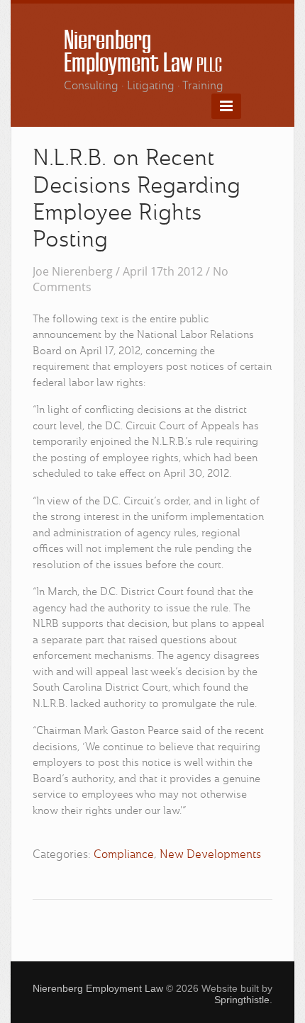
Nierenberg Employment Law (143, 51)
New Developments (210, 855)
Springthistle (242, 999)
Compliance (124, 855)
